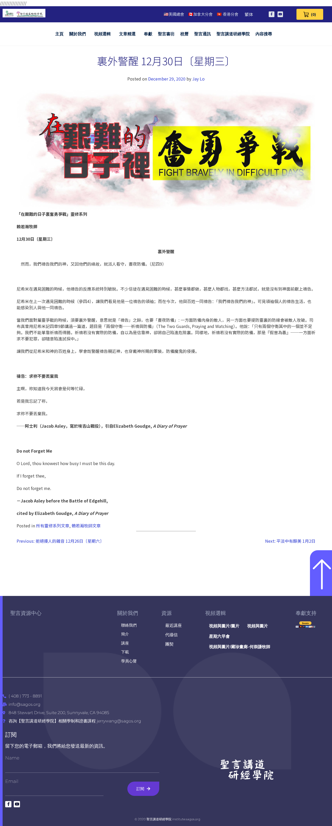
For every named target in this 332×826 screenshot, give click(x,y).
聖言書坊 (166, 33)
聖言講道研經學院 (233, 33)
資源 (166, 613)
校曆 (184, 33)
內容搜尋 (263, 33)
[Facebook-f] (271, 14)
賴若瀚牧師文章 (86, 525)
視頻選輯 (102, 33)
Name (12, 758)
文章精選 (127, 33)
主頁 (59, 33)
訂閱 (11, 734)
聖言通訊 (202, 33)
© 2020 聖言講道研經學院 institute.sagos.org (167, 819)
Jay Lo (198, 79)
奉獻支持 (306, 613)
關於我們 (77, 33)
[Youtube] (280, 14)
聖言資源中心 (26, 613)
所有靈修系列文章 (52, 525)
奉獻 (148, 33)
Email (11, 781)
